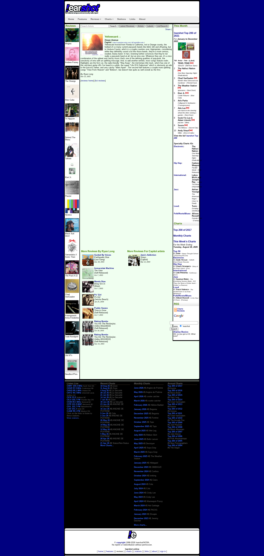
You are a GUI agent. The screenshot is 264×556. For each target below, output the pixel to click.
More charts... (140, 525)
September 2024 (141, 480)
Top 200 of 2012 (175, 409)
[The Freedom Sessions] (72, 231)
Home (71, 19)
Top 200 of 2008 (175, 427)
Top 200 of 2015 (175, 395)
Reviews (96, 20)
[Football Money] (72, 175)
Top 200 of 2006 (175, 436)
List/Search (162, 26)
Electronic (178, 146)
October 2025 (140, 422)
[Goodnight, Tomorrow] (72, 372)
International (180, 175)
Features (82, 19)
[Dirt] (72, 252)
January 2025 (140, 463)
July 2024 (138, 488)
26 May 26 (105, 420)
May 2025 (138, 443)
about (154, 551)
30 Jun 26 (104, 402)
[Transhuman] (72, 60)
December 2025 (141, 413)
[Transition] (72, 193)
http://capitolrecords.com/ (122, 42)
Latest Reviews (127, 26)
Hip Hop (178, 163)
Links (132, 19)
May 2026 (138, 392)
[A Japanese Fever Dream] (72, 156)
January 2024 (140, 514)
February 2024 (140, 510)
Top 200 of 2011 (175, 413)
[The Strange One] (72, 41)
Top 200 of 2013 (175, 404)
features (109, 551)
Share (167, 29)
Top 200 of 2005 (175, 441)
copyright (120, 542)
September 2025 (141, 426)
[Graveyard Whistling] (72, 353)
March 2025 (139, 452)
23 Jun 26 (104, 404)
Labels (150, 26)
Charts (109, 20)
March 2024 (139, 505)
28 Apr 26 (104, 438)
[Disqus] (126, 124)
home (100, 551)
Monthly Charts (182, 235)
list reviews (100, 81)
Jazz (176, 189)
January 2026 (140, 409)
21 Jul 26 (104, 395)
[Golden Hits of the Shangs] (72, 79)
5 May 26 (104, 434)
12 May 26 (105, 429)
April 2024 (138, 501)
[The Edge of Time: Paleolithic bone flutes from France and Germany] (72, 313)
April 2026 (138, 396)
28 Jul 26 (104, 393)
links (147, 551)
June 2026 (138, 388)
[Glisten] (72, 135)
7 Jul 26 (104, 399)
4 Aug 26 (104, 390)
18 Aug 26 (105, 386)
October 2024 (140, 476)
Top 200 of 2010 (175, 418)
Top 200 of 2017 (182, 230)
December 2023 (141, 518)
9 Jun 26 (104, 413)
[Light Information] (72, 292)
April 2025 (138, 448)
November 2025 (141, 418)
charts (129, 551)
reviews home (87, 81)
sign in (163, 551)
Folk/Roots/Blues (182, 213)
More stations (73, 418)
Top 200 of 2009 (175, 422)
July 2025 (138, 435)
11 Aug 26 (105, 388)
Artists (141, 26)
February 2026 (140, 405)
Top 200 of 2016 (175, 390)
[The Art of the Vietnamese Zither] (72, 116)
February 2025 (140, 456)
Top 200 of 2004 (175, 445)
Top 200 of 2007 (175, 432)
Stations (121, 19)
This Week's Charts (184, 241)
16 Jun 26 (104, 409)
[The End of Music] (72, 212)
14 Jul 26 (104, 397)
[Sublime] (72, 97)
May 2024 (138, 497)
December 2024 (141, 467)
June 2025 (138, 439)
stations (138, 551)
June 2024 (138, 493)
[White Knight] (72, 334)
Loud (176, 206)
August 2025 (140, 430)
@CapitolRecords (137, 42)
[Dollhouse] (72, 273)
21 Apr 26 (104, 443)
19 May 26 (105, 425)
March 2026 (139, 401)
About (142, 19)
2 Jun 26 (104, 416)
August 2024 (140, 484)
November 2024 (141, 471)
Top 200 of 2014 (175, 399)
